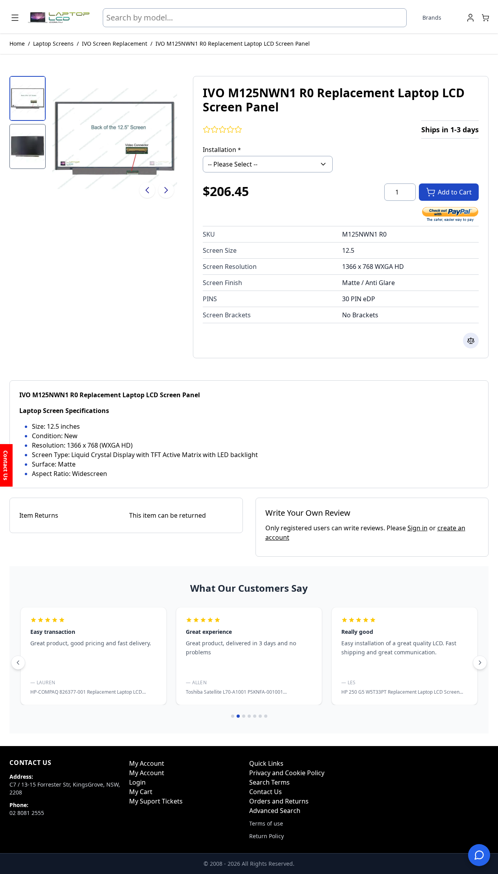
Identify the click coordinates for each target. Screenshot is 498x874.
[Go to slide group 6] (260, 716)
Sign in (417, 528)
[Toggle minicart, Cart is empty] (485, 17)
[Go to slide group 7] (265, 716)
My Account (146, 772)
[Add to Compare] (471, 340)
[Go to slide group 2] (238, 716)
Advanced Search (274, 810)
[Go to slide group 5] (254, 716)
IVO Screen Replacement (114, 43)
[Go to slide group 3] (243, 716)
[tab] (27, 98)
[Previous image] (147, 190)
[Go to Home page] (58, 18)
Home (17, 43)
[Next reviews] (480, 663)
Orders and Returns (279, 801)
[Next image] (166, 190)
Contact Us (265, 791)
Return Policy (266, 836)
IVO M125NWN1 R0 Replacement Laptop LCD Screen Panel (233, 43)
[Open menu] (15, 17)
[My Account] (470, 18)
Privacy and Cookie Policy (286, 772)
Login (137, 782)
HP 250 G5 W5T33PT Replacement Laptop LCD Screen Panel (400, 695)
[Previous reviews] (18, 663)
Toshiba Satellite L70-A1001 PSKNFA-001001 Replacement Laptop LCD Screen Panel (234, 695)
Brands (431, 17)
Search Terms (269, 782)
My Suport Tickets (156, 801)
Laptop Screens (53, 43)
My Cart (140, 791)
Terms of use (266, 823)
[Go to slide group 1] (232, 716)
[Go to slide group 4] (249, 716)
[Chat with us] (479, 855)
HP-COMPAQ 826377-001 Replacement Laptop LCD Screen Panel (86, 695)
